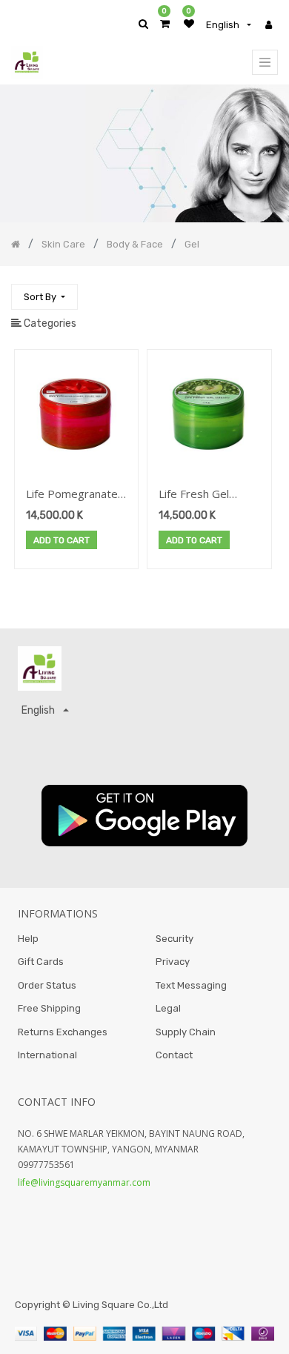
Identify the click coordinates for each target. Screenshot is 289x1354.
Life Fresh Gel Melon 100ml (194, 494)
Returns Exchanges (62, 1032)
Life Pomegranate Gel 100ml (72, 494)
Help (28, 938)
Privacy (173, 961)
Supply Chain (186, 1032)
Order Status (47, 985)
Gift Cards (41, 961)
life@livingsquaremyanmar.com (84, 1182)
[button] (44, 297)
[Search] (266, 290)
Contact (174, 1055)
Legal (168, 1008)
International (47, 1055)
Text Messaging (191, 985)
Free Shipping (49, 1008)
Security (174, 938)
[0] (165, 24)
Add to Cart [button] (61, 540)
